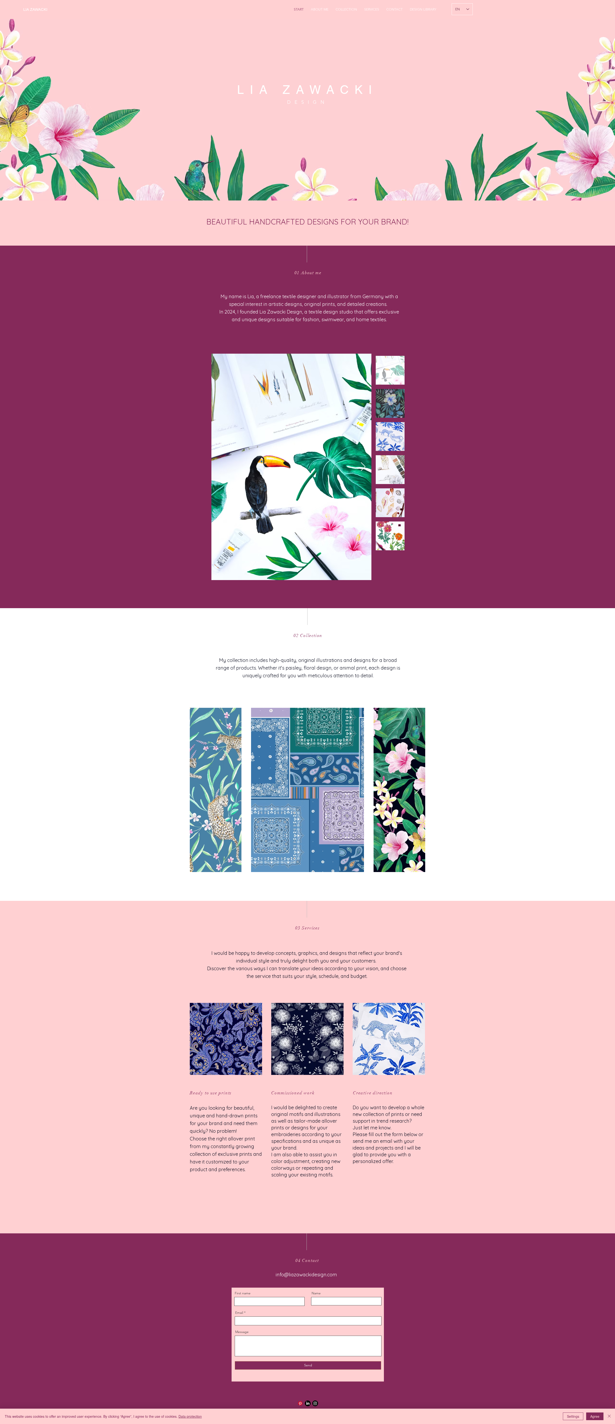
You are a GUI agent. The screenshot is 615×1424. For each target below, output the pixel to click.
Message (242, 1331)
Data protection (190, 1416)
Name (316, 1293)
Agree (594, 1416)
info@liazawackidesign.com (306, 1275)
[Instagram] (315, 1403)
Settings (573, 1416)
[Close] (609, 1416)
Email (239, 1312)
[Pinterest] (300, 1403)
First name (243, 1293)
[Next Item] (363, 467)
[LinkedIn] (308, 1403)
